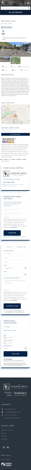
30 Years (7, 330)
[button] (28, 8)
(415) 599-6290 (16, 12)
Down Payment (8, 340)
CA (9, 159)
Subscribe (12, 233)
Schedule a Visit (21, 247)
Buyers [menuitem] (4, 433)
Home (1, 159)
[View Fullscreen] (3, 112)
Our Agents (13, 186)
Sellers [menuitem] (4, 436)
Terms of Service (18, 312)
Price (5, 335)
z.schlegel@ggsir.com (12, 412)
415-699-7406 (9, 182)
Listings (5, 159)
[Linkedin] (8, 447)
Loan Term (7, 326)
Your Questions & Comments (12, 278)
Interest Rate (7, 345)
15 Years (14, 330)
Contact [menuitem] (4, 439)
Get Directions (15, 134)
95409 (24, 159)
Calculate (15, 354)
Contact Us (6, 186)
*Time (5, 271)
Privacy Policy (14, 227)
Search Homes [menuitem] (7, 430)
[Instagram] (3, 447)
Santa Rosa (19, 159)
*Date (5, 265)
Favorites (23, 3)
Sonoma (13, 159)
